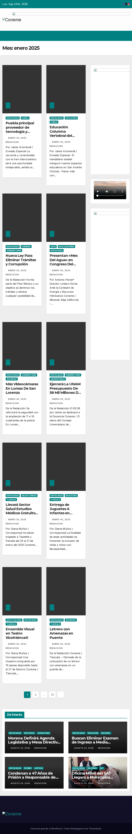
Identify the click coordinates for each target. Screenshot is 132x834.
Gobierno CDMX (14, 250)
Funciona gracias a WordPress (46, 828)
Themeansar (95, 828)
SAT (102, 768)
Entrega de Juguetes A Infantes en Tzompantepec (63, 511)
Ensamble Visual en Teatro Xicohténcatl (20, 633)
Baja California (66, 246)
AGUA (53, 246)
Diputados (29, 733)
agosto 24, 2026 (21, 748)
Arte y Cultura (14, 620)
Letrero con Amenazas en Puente (61, 633)
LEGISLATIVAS (44, 733)
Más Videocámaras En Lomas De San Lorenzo (22, 388)
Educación (93, 733)
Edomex (27, 768)
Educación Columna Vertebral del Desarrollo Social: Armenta (64, 135)
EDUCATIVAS (71, 118)
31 (52, 694)
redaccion (40, 748)
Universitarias (58, 379)
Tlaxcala (11, 500)
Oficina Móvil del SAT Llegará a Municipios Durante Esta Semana (92, 777)
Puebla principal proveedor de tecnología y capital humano (20, 129)
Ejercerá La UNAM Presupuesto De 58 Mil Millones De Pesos (65, 390)
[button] (120, 36)
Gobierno (26, 246)
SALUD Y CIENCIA (29, 496)
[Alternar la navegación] (126, 35)
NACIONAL (105, 733)
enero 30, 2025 (17, 138)
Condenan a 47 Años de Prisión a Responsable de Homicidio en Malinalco (32, 777)
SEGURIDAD (12, 379)
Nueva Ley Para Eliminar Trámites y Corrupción (21, 259)
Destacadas (13, 118)
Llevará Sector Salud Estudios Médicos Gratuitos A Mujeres (21, 511)
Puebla (25, 118)
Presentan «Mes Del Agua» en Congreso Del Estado (64, 261)
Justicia (38, 768)
